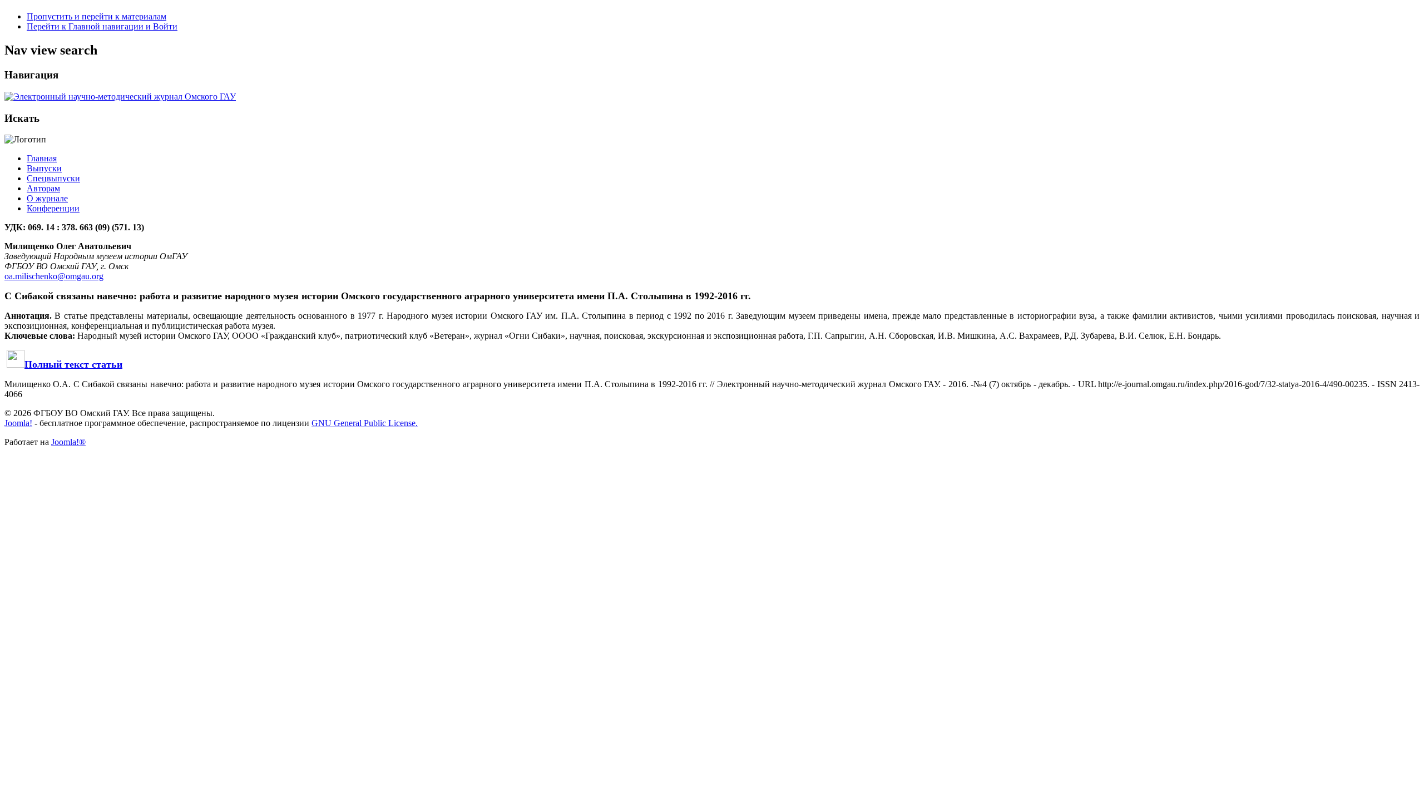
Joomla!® (68, 442)
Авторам (43, 188)
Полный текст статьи (73, 364)
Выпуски (44, 168)
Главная (42, 158)
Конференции (53, 208)
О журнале (47, 198)
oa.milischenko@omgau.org (53, 276)
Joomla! (18, 423)
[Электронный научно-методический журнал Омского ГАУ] (120, 96)
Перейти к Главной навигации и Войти (102, 26)
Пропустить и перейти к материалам (96, 16)
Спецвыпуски (53, 178)
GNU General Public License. (365, 423)
